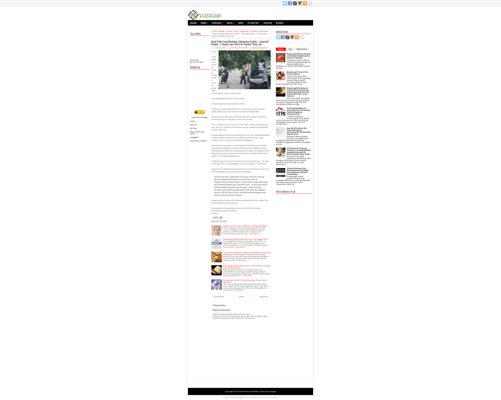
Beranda (193, 22)
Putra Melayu (255, 397)
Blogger (204, 117)
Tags (290, 49)
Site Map (193, 128)
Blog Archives (302, 49)
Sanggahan (194, 137)
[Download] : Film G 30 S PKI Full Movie (297, 73)
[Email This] (214, 217)
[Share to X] (218, 217)
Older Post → (265, 297)
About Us (193, 125)
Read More (254, 234)
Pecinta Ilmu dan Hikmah (249, 391)
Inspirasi (229, 31)
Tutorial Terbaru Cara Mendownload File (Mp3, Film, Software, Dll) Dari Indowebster (298, 171)
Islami (236, 31)
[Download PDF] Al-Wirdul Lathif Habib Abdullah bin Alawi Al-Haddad (299, 56)
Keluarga (279, 22)
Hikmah (204, 22)
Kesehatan (268, 22)
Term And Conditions (198, 141)
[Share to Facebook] (221, 217)
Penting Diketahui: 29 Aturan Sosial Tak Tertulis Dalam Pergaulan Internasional (298, 111)
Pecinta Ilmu (233, 397)
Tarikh (240, 22)
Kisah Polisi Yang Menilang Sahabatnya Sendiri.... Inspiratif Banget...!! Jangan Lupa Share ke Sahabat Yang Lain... (240, 42)
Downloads (217, 22)
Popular (281, 49)
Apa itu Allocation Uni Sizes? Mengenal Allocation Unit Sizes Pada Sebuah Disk (299, 131)
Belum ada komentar (260, 48)
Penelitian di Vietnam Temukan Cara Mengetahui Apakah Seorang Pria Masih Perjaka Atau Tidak (299, 151)
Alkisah (221, 31)
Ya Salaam (254, 31)
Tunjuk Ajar (244, 31)
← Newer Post (218, 297)
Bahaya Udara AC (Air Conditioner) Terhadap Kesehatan (245, 226)
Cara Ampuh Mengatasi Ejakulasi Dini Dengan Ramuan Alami (247, 252)
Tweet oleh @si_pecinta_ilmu (196, 61)
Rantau (230, 22)
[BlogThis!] (216, 217)
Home (192, 121)
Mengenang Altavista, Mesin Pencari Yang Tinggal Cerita (245, 239)
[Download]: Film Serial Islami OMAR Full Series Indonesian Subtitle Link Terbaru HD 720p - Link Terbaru (298, 92)
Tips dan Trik (253, 22)
